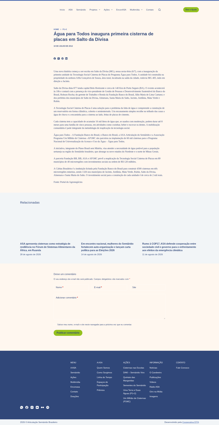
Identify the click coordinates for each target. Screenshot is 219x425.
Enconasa (75, 387)
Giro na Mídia (156, 391)
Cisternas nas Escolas (133, 368)
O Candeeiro (156, 372)
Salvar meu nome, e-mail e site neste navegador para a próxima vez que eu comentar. (94, 324)
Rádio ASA (155, 387)
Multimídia (135, 9)
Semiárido (81, 9)
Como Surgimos (104, 372)
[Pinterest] (62, 58)
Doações (74, 396)
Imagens (154, 396)
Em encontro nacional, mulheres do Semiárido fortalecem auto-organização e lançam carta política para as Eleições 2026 (107, 247)
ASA (71, 9)
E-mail (98, 287)
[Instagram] (32, 407)
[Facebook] (55, 58)
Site (134, 287)
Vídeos (153, 382)
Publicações (155, 377)
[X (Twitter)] (59, 58)
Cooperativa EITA (190, 422)
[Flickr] (42, 407)
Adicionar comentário (67, 297)
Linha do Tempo (104, 377)
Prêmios (101, 390)
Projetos (93, 9)
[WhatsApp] (21, 407)
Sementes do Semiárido (134, 385)
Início (62, 9)
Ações (107, 9)
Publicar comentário (68, 333)
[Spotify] (47, 407)
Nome (59, 287)
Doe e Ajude (191, 9)
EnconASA (121, 9)
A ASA (73, 368)
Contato (150, 9)
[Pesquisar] (159, 10)
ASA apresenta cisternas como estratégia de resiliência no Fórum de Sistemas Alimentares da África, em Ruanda (47, 247)
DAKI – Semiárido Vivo (134, 372)
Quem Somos (103, 368)
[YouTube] (37, 407)
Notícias (153, 368)
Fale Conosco (182, 368)
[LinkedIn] (66, 58)
